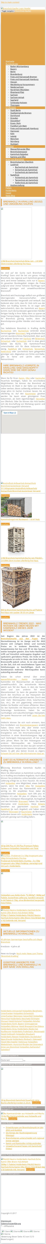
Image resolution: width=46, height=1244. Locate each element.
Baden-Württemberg (19, 66)
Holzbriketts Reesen (10, 1036)
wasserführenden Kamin (14, 679)
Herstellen (40, 399)
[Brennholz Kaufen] (16, 8)
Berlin (13, 71)
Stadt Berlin (15, 110)
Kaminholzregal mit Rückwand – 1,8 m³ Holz (20, 519)
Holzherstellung (17, 185)
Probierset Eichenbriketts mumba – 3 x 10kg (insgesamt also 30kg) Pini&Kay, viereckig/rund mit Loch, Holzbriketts (21, 863)
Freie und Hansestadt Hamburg (24, 79)
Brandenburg (16, 74)
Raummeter (30, 393)
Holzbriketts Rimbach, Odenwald (27, 1039)
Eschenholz (22, 341)
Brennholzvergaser (18, 151)
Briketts (41, 804)
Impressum (6, 1221)
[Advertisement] (23, 35)
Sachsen (14, 95)
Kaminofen (40, 378)
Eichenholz (5, 341)
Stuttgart (14, 144)
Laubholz (14, 164)
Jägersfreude (6, 1039)
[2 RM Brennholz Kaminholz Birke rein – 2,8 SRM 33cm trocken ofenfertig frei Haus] (16, 258)
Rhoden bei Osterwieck (32, 1044)
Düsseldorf (15, 120)
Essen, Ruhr (15, 123)
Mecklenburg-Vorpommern (22, 84)
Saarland (14, 100)
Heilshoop (22, 1042)
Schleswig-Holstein (18, 102)
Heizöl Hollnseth (8, 1034)
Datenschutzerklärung (11, 1223)
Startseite (10, 61)
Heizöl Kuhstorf (15, 1021)
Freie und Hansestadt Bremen (23, 76)
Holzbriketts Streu (9, 1029)
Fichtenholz (28, 349)
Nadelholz (14, 175)
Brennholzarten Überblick (21, 162)
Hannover (14, 131)
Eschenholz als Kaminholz (26, 172)
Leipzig (13, 136)
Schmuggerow (31, 1023)
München (14, 138)
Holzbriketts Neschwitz (20, 1018)
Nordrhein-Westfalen (19, 89)
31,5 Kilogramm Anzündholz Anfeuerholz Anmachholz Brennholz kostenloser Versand (21, 489)
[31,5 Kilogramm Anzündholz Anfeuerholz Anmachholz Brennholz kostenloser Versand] (23, 486)
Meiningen (18, 1016)
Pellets (9, 188)
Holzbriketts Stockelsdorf (30, 1036)
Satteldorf (5, 1049)
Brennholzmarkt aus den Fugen (19, 638)
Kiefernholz (6, 351)
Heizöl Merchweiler (9, 1042)
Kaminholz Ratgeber (19, 154)
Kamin (21, 378)
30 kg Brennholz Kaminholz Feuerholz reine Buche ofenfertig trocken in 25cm (20, 1101)
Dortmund (15, 115)
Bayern (13, 69)
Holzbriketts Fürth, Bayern (12, 1023)
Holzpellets (10, 783)
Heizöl (8, 193)
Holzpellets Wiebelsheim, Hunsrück (19, 1043)
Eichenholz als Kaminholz (26, 169)
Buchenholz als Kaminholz (26, 167)
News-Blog (10, 195)
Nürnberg (14, 141)
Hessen (13, 82)
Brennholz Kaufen (23, 11)
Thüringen (15, 105)
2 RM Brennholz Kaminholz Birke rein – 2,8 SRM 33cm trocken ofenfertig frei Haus (21, 262)
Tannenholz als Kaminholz (26, 180)
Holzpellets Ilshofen (31, 1021)
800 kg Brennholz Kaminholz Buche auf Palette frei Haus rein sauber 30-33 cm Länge (21, 611)
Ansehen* (5, 268)
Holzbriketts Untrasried (11, 1011)
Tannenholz (39, 349)
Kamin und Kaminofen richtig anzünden (23, 1143)
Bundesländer (12, 64)
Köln (12, 133)
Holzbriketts (11, 190)
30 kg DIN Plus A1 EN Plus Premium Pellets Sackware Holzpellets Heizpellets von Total (20, 847)
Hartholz (27, 338)
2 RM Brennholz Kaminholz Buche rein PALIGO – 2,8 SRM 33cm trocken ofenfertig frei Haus (22, 559)
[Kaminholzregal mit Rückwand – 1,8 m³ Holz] (16, 517)
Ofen (28, 378)
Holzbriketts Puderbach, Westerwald (28, 1031)
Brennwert (20, 333)
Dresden (14, 118)
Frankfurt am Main (18, 126)
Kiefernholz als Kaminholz (26, 182)
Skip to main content (10, 2)
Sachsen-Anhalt (17, 97)
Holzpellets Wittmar (10, 1026)
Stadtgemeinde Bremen (20, 113)
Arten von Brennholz (15, 159)
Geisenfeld (28, 1016)
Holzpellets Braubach (25, 1034)
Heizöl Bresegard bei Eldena (31, 1026)
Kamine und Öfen (18, 157)
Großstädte (11, 107)
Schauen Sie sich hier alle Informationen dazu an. (22, 753)
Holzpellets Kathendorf (30, 1047)
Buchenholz (6, 331)
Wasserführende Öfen (20, 149)
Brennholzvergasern (29, 725)
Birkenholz (40, 338)
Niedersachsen (17, 87)
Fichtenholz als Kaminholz (26, 177)
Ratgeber (10, 146)
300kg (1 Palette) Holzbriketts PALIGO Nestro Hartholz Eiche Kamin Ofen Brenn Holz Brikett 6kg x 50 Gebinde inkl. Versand (23, 1167)
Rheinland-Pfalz (17, 92)
